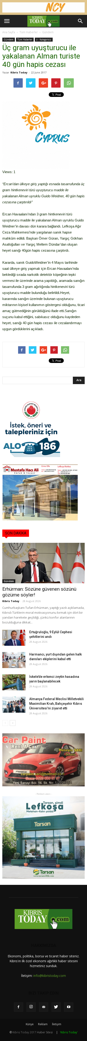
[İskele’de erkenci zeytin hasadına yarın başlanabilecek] (14, 682)
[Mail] (43, 1007)
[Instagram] (31, 1007)
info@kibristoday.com (49, 975)
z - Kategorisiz (43, 39)
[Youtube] (68, 1007)
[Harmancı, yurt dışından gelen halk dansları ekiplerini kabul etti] (14, 660)
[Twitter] (56, 1007)
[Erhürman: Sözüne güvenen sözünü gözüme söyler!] (43, 563)
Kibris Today (18, 72)
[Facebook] (18, 1007)
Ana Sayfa (8, 32)
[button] (80, 21)
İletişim (56, 1024)
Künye (30, 1024)
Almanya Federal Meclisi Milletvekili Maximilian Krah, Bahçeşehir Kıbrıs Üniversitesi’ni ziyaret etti (56, 703)
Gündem (48, 32)
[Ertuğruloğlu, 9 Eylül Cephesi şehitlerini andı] (14, 638)
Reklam (43, 1024)
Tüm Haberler (28, 32)
